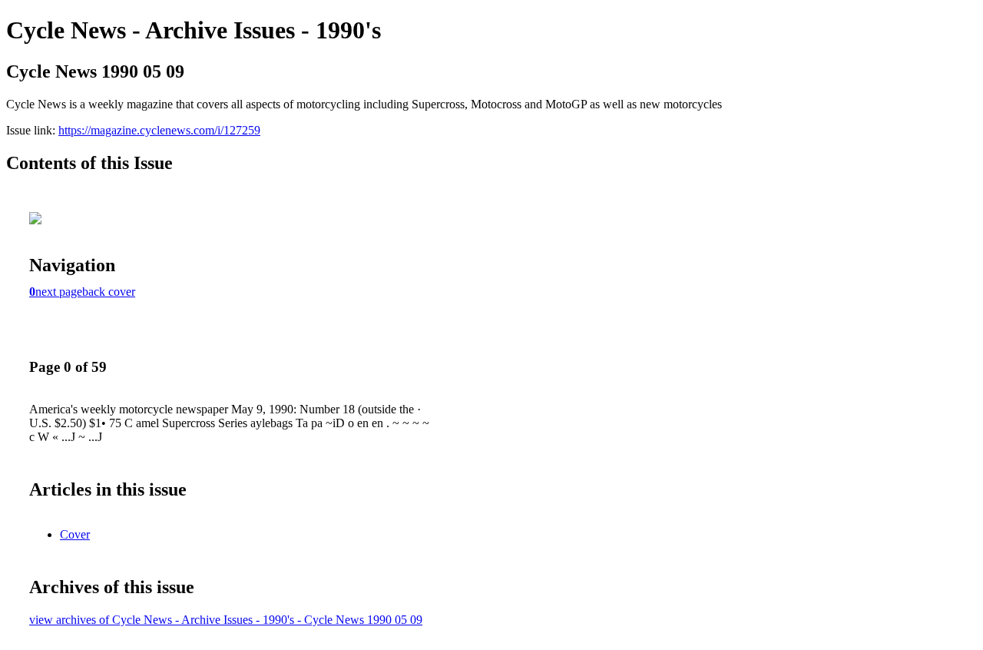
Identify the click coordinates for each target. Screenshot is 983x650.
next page (58, 291)
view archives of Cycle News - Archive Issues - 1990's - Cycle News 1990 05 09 (225, 619)
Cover (75, 534)
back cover (108, 291)
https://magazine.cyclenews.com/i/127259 (159, 130)
